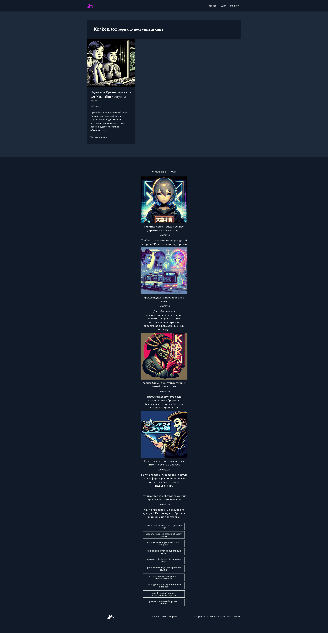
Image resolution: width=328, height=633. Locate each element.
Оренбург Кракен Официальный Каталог (164, 585)
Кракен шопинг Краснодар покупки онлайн (163, 577)
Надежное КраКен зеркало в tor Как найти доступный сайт (110, 96)
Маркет (234, 5)
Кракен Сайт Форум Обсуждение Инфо (164, 560)
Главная (212, 5)
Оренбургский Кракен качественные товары (164, 594)
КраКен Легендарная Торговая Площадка (163, 543)
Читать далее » (98, 136)
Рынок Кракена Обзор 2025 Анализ (163, 602)
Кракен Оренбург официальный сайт (164, 551)
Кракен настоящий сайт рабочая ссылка (163, 568)
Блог (223, 5)
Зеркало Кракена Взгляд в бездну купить (164, 534)
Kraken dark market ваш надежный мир (163, 526)
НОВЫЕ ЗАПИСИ (165, 171)
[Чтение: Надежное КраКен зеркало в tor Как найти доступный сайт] (111, 62)
